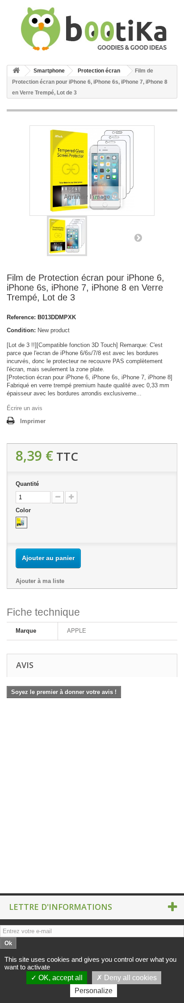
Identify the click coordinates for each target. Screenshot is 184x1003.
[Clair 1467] (21, 522)
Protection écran (99, 71)
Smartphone (49, 71)
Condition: (21, 330)
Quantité (27, 483)
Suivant (138, 237)
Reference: (21, 317)
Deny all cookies (129, 978)
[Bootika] (92, 29)
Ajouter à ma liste (40, 581)
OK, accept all (60, 978)
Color (24, 510)
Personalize (94, 990)
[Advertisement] (92, 799)
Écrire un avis (24, 408)
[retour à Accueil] (16, 71)
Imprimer (33, 421)
